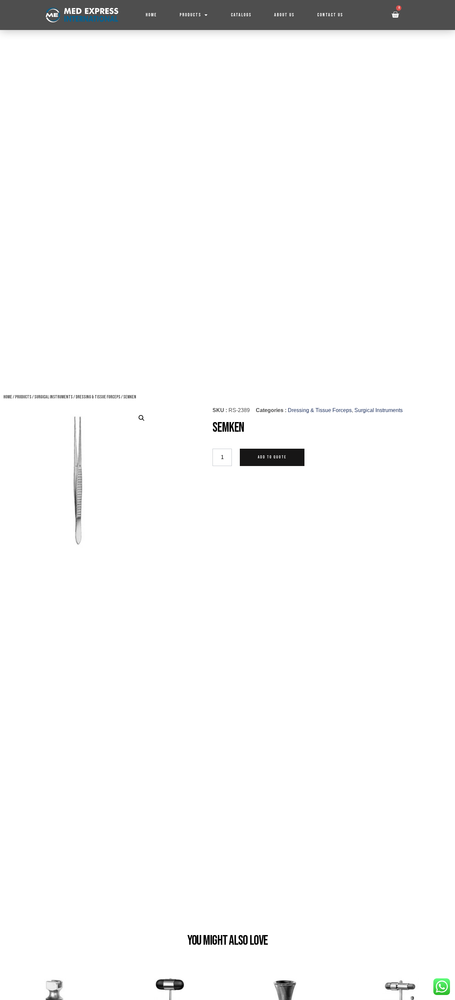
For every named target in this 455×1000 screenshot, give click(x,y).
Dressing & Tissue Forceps (98, 397)
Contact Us (330, 15)
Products (190, 15)
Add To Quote (272, 457)
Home (151, 15)
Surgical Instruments (53, 397)
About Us (284, 15)
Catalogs (241, 15)
